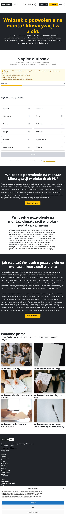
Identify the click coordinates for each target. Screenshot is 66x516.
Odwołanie (4, 456)
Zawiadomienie (5, 472)
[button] (63, 488)
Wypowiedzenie (5, 470)
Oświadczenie (5, 458)
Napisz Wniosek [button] (32, 203)
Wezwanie (4, 467)
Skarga (3, 465)
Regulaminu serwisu (49, 161)
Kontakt (61, 4)
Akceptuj (33, 502)
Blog (2, 485)
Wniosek (3, 469)
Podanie (3, 460)
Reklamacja (4, 463)
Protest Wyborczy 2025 (8, 483)
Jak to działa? (53, 4)
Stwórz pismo (43, 4)
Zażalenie (4, 474)
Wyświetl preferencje (33, 512)
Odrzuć (33, 507)
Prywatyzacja (4, 445)
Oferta (3, 479)
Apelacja (3, 454)
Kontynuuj (33, 154)
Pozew (3, 461)
